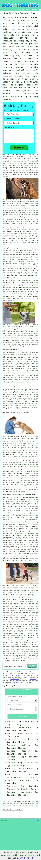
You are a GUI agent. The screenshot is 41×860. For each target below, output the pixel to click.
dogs (21, 165)
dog (10, 464)
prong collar (15, 377)
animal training (30, 677)
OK (33, 858)
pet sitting (7, 673)
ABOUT (23, 9)
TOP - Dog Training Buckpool (13, 810)
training (6, 160)
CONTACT (28, 9)
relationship (33, 381)
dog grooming (17, 682)
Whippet (35, 403)
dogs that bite (18, 649)
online (26, 540)
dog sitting (14, 680)
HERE (15, 506)
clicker (5, 375)
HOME (19, 9)
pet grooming (30, 673)
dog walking (16, 675)
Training (6, 247)
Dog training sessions (11, 231)
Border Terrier (13, 407)
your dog (22, 268)
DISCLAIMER (34, 9)
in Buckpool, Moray (10, 161)
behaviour (20, 249)
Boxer (15, 394)
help (8, 344)
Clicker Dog (30, 751)
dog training (18, 200)
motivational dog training (21, 368)
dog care (33, 679)
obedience (35, 366)
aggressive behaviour (28, 610)
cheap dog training (10, 621)
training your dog (20, 209)
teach (9, 156)
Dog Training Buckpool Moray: (20, 17)
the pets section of (31, 549)
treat (21, 214)
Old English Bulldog (22, 403)
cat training (33, 680)
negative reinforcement (18, 374)
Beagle (31, 405)
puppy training (16, 596)
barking (13, 452)
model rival (34, 372)
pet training (14, 679)
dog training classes (26, 238)
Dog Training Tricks (10, 349)
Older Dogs (13, 736)
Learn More (23, 858)
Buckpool (30, 354)
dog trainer (31, 82)
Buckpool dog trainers (21, 558)
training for (8, 363)
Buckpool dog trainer (10, 274)
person (9, 803)
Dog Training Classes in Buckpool (17, 686)
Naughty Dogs (28, 789)
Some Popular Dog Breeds (11, 386)
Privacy (37, 820)
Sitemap (4, 820)
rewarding (17, 477)
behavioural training (10, 361)
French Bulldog (8, 405)
